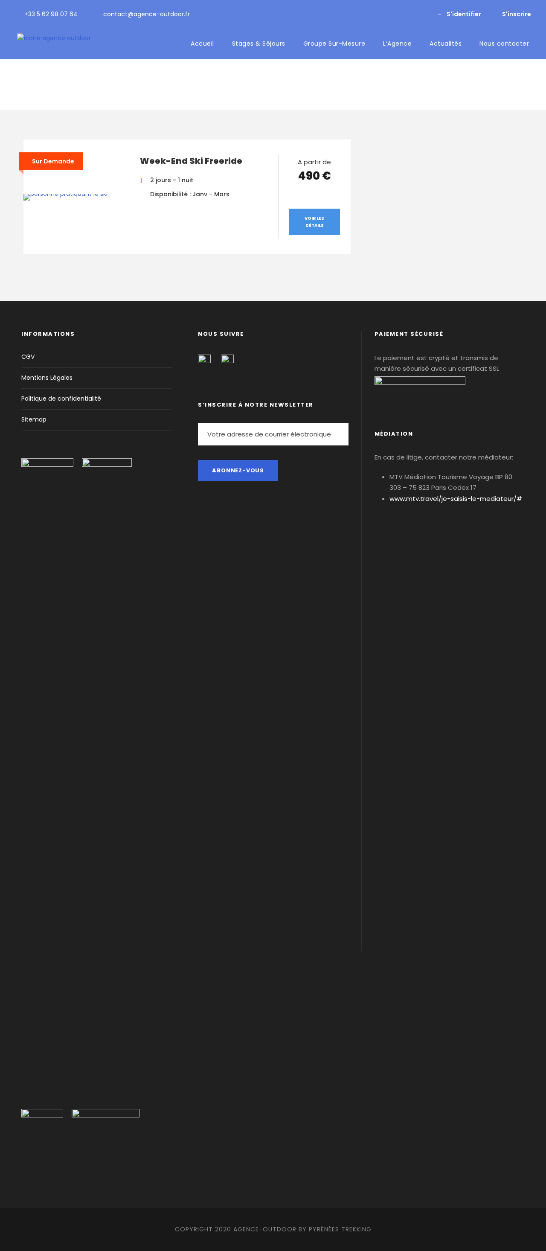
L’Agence (397, 43)
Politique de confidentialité (61, 398)
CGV (28, 356)
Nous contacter (504, 43)
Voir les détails (314, 222)
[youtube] (408, 14)
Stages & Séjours (258, 43)
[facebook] (394, 14)
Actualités (446, 43)
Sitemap (33, 419)
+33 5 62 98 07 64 (51, 14)
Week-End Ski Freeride (191, 161)
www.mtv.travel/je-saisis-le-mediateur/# (455, 498)
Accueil (202, 43)
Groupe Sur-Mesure (334, 43)
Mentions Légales (47, 377)
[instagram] (422, 14)
